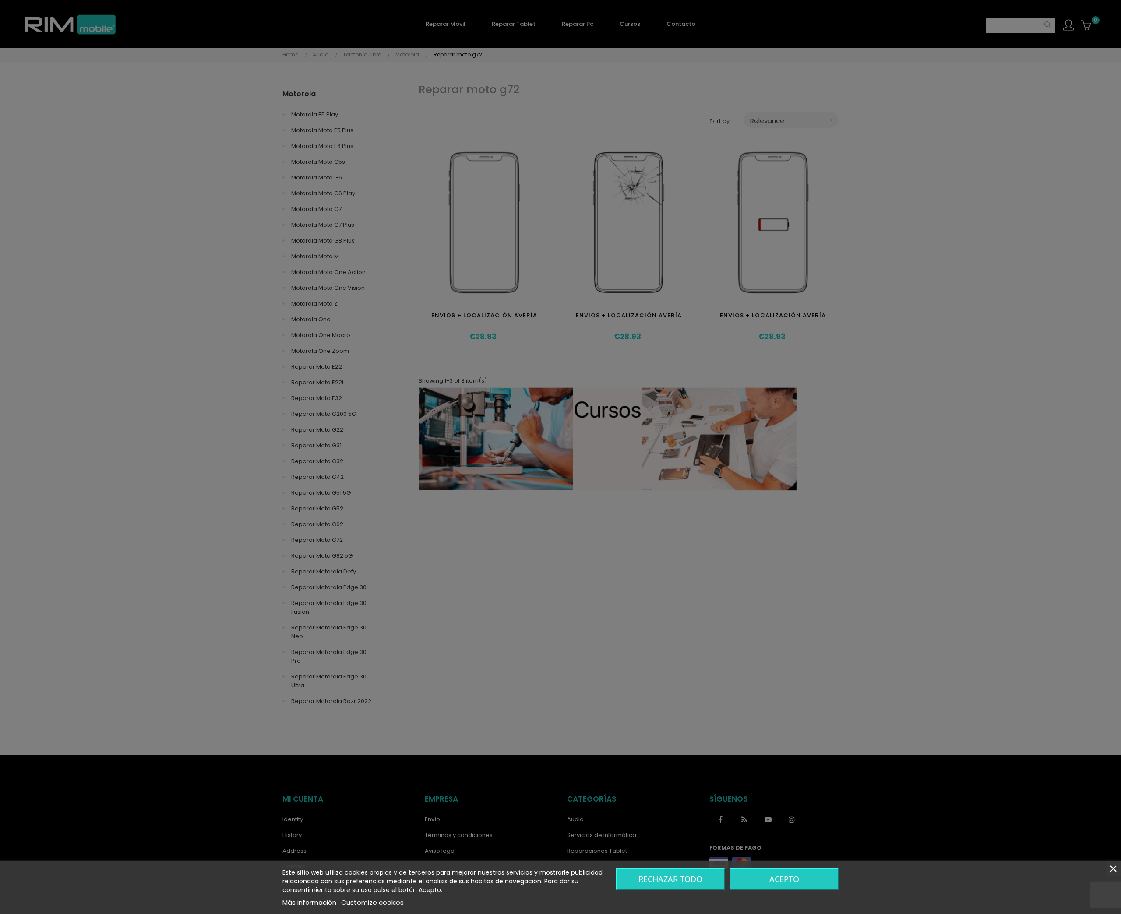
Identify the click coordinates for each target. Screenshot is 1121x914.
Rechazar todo (670, 879)
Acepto (784, 879)
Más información (309, 902)
